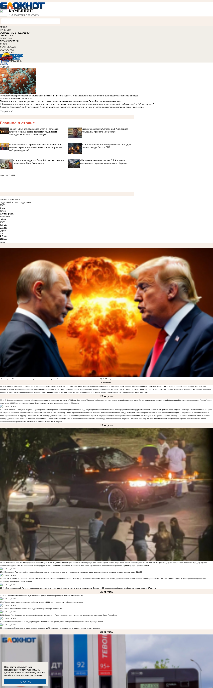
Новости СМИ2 (7, 175)
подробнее (25, 202)
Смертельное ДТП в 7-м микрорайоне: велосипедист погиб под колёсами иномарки (38, 562)
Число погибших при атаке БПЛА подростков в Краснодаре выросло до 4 (34, 609)
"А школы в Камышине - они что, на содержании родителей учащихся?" (33, 386)
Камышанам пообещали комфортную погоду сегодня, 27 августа (130, 588)
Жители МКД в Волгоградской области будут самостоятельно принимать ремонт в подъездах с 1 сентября (146, 410)
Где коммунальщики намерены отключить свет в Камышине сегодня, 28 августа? (156, 412)
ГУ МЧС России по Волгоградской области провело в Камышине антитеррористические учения (106, 386)
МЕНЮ (3, 27)
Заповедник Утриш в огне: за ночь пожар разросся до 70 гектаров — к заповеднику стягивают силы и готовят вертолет (52, 628)
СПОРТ (3, 44)
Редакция (4, 67)
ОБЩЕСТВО (6, 35)
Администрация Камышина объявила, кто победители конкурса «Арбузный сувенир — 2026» (147, 415)
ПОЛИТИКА (6, 38)
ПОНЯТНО (25, 681)
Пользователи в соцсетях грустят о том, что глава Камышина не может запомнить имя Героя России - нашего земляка (60, 101)
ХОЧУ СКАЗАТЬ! (8, 47)
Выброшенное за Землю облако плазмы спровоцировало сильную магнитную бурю (114, 392)
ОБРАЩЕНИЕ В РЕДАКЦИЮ (14, 33)
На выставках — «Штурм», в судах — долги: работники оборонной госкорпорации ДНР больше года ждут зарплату (51, 410)
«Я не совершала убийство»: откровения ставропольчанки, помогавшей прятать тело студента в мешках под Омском (51, 588)
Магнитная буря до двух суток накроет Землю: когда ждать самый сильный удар (109, 562)
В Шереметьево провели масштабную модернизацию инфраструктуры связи (35, 400)
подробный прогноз (9, 202)
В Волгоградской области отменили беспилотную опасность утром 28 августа (73, 415)
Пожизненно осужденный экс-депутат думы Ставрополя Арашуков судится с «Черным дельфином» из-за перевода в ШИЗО (54, 621)
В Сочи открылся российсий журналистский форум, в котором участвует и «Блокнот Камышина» (43, 596)
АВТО (17, 58)
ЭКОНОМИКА (7, 50)
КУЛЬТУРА (5, 30)
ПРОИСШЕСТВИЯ (9, 41)
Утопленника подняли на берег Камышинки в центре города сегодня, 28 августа (46, 403)
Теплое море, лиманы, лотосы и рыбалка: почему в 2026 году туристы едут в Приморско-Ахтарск (43, 602)
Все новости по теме (10, 98)
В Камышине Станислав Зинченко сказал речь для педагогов (38, 389)
